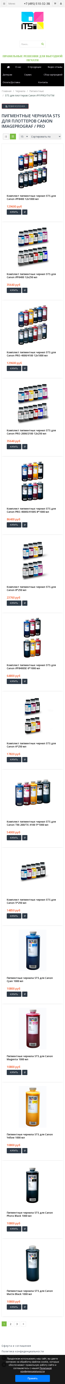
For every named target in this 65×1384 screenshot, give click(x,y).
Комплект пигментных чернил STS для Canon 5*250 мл (31, 901)
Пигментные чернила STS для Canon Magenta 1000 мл (30, 1058)
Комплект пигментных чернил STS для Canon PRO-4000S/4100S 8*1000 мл (31, 510)
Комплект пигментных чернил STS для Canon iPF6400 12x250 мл (31, 276)
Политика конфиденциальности (23, 1351)
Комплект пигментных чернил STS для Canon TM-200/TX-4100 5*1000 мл (31, 823)
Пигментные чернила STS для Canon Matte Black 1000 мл (30, 1292)
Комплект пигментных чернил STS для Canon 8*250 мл (31, 588)
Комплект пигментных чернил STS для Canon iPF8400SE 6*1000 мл (31, 667)
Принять (33, 1378)
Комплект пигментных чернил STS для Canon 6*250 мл (31, 745)
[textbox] (32, 44)
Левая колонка (16, 106)
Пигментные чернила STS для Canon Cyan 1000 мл (30, 979)
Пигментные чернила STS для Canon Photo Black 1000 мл (30, 1214)
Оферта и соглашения (16, 1345)
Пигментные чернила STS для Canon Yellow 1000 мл (30, 1136)
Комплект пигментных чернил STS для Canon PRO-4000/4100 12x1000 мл (31, 354)
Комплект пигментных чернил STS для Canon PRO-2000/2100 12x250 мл (31, 432)
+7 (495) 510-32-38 (37, 4)
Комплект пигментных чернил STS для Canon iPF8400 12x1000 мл (31, 197)
